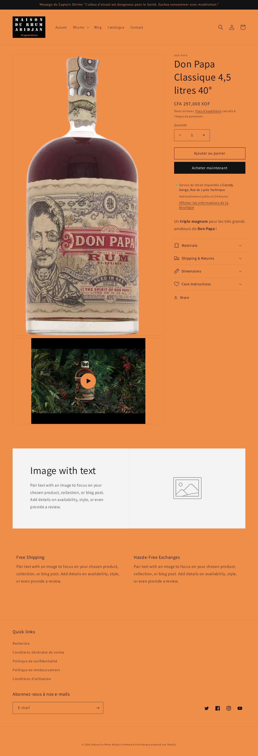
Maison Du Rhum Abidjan (106, 744)
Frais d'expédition (208, 111)
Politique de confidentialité (35, 661)
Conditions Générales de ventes (38, 652)
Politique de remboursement (36, 670)
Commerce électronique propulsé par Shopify (148, 744)
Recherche (21, 643)
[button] (80, 27)
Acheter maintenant (210, 167)
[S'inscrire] (97, 708)
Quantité (180, 125)
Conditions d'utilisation (32, 678)
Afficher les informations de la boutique (204, 205)
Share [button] (184, 297)
